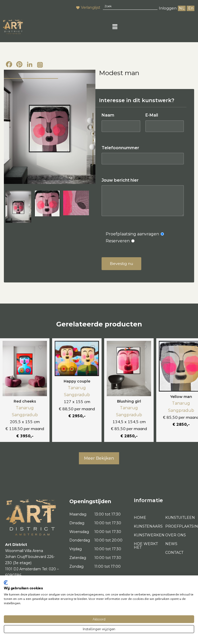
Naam (108, 115)
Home (140, 517)
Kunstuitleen (179, 517)
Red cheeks (25, 401)
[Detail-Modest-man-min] (76, 203)
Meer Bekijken (99, 458)
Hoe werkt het (146, 545)
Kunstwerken (147, 535)
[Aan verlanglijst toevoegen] (40, 347)
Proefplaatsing (179, 526)
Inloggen (168, 8)
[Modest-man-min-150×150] (47, 203)
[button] (114, 27)
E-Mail (151, 115)
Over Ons (175, 535)
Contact (174, 552)
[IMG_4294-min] (49, 127)
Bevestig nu (121, 263)
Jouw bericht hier (120, 180)
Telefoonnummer (120, 147)
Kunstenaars (147, 526)
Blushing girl (129, 401)
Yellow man (181, 396)
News (171, 543)
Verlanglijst (90, 7)
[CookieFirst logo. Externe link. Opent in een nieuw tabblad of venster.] (6, 582)
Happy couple (77, 381)
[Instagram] (40, 65)
